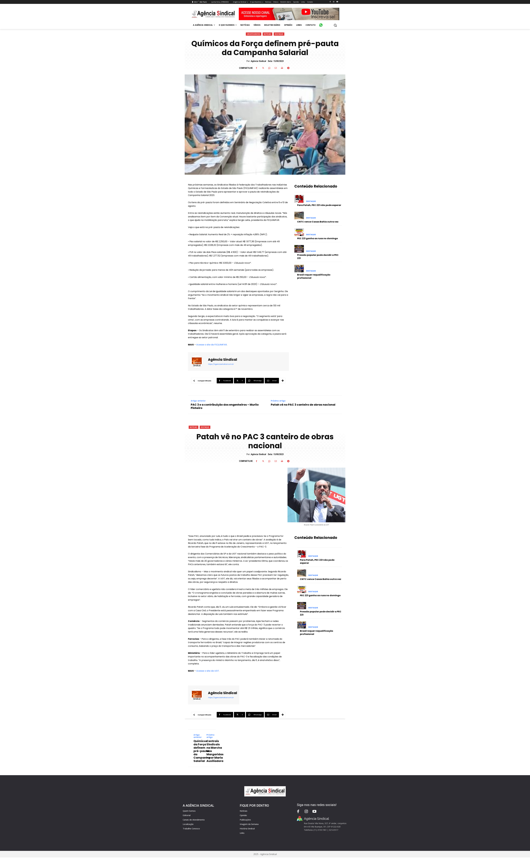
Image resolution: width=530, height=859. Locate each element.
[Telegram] (288, 68)
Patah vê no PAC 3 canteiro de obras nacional (303, 404)
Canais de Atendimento (194, 819)
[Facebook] (330, 1)
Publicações (245, 819)
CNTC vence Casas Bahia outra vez (317, 221)
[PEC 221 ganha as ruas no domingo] (299, 232)
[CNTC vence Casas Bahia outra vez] (299, 215)
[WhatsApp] (269, 68)
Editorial (186, 815)
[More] (283, 380)
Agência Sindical (258, 61)
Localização (188, 824)
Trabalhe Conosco (191, 828)
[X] (263, 68)
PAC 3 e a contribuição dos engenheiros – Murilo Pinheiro (225, 406)
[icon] (321, 23)
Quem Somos (189, 810)
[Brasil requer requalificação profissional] (299, 268)
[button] (335, 25)
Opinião (243, 815)
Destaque (279, 34)
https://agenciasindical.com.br (221, 364)
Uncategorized (253, 34)
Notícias (267, 34)
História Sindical (247, 828)
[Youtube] (337, 1)
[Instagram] (333, 1)
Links (242, 833)
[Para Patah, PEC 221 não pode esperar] (299, 199)
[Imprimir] (282, 68)
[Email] (275, 68)
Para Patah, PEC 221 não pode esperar (319, 205)
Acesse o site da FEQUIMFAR (211, 344)
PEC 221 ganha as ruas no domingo (317, 238)
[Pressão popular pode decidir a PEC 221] (299, 249)
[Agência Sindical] (198, 361)
